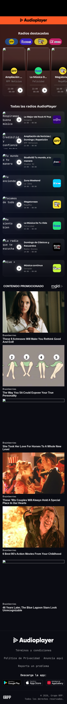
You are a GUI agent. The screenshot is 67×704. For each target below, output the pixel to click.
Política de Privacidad (22, 658)
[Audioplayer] (33, 20)
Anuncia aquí (53, 658)
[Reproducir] (20, 90)
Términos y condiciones (33, 650)
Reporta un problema (33, 666)
